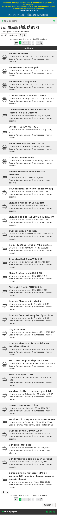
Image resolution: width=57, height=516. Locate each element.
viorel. (27, 462)
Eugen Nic (29, 422)
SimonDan (29, 160)
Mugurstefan (30, 98)
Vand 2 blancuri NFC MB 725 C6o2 (27, 143)
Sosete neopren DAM (21, 374)
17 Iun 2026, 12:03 (41, 318)
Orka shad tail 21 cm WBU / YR (25, 259)
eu (26, 177)
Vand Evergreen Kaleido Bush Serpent (30, 458)
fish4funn (29, 248)
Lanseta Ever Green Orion (23, 405)
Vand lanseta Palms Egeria (24, 67)
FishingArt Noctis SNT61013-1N (25, 287)
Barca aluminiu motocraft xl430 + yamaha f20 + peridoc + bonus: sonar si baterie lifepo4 (31, 476)
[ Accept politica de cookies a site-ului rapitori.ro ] (28, 15)
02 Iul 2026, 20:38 (43, 262)
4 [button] (29, 43)
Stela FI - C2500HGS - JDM (23, 126)
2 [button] (23, 43)
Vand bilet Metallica (20, 444)
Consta (28, 191)
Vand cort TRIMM (18, 53)
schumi (28, 304)
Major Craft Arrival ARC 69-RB (25, 273)
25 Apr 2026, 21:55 (42, 447)
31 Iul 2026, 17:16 (36, 177)
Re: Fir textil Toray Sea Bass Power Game (32, 419)
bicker (27, 276)
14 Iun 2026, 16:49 (46, 349)
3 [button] (26, 43)
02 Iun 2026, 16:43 (44, 422)
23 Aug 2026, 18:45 (45, 84)
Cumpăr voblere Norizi (21, 157)
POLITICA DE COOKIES (28, 11)
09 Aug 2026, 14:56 (44, 160)
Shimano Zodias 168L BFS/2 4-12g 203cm (31, 216)
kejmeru (28, 482)
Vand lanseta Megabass (23, 81)
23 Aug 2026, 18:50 (45, 56)
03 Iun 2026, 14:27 (43, 408)
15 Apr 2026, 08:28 (42, 482)
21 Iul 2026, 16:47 (41, 205)
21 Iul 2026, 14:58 (41, 219)
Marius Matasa (31, 129)
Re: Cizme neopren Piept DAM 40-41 (29, 360)
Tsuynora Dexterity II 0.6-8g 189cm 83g (31, 188)
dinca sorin (30, 56)
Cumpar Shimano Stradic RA (25, 301)
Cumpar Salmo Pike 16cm (23, 230)
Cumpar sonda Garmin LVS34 (25, 430)
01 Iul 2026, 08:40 (40, 276)
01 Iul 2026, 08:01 (39, 290)
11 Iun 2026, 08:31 (47, 363)
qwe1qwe (29, 262)
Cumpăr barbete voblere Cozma (27, 95)
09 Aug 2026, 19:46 (42, 146)
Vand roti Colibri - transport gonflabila (30, 391)
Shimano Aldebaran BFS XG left (26, 202)
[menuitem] (54, 21)
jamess (28, 146)
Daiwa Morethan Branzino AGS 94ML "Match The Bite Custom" (29, 111)
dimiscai (29, 408)
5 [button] (32, 43)
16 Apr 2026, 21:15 (39, 462)
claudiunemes (31, 363)
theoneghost (30, 234)
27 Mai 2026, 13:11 (42, 433)
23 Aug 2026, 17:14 (46, 98)
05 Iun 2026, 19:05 (45, 394)
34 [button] (38, 43)
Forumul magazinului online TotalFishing (34, 425)
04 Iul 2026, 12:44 (43, 248)
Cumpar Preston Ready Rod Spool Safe (31, 315)
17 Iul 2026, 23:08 (45, 234)
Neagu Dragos (31, 332)
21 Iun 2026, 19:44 (41, 304)
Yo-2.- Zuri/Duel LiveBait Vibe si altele (30, 245)
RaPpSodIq (30, 394)
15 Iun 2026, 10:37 (47, 332)
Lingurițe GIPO (17, 329)
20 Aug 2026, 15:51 (43, 115)
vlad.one (29, 115)
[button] (16, 43)
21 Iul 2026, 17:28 (41, 191)
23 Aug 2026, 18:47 (45, 70)
